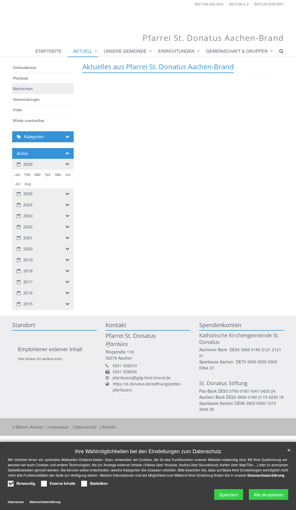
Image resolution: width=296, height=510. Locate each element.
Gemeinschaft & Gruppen (237, 51)
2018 (28, 271)
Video (17, 109)
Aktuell (82, 51)
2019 (28, 260)
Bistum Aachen (209, 3)
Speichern (228, 494)
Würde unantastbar (28, 120)
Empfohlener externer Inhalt (50, 349)
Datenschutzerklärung (265, 475)
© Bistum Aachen (28, 427)
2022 (28, 227)
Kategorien (34, 136)
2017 (28, 282)
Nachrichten (23, 88)
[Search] (278, 51)
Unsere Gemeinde (125, 51)
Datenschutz (86, 427)
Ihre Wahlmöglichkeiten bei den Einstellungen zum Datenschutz (148, 451)
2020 (28, 249)
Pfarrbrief (20, 78)
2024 (28, 204)
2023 (28, 215)
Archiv (22, 153)
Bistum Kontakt (269, 3)
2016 (28, 293)
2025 (28, 193)
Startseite (48, 51)
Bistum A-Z (239, 3)
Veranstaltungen (26, 99)
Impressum (59, 427)
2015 (28, 304)
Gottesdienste (24, 67)
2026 (28, 164)
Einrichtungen (176, 51)
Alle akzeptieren (269, 494)
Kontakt (109, 427)
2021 (28, 238)
